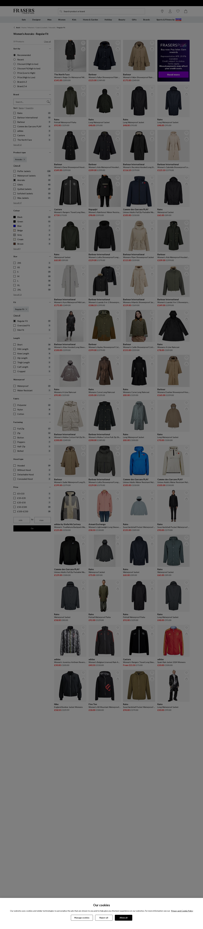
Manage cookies (81, 917)
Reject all (103, 917)
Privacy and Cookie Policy (182, 911)
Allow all (124, 917)
